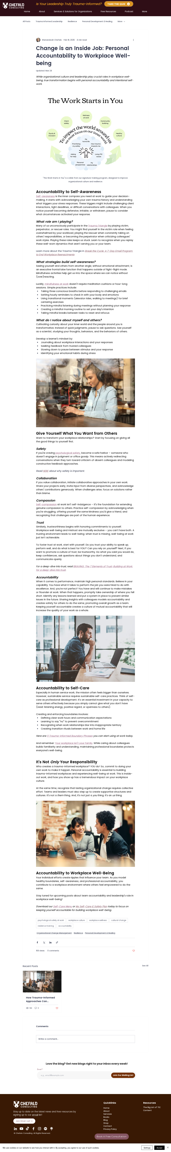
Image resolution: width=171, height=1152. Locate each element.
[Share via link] (57, 942)
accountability (64, 926)
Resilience (72, 21)
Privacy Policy (110, 1129)
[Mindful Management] (45, 1129)
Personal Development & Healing (97, 21)
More (120, 21)
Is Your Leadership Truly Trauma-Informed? (69, 4)
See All (145, 965)
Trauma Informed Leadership (49, 21)
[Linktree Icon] (51, 1129)
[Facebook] (33, 1129)
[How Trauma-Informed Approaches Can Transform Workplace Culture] (42, 981)
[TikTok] (27, 1129)
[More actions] (133, 40)
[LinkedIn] (15, 1129)
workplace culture (76, 920)
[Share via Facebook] (37, 942)
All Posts (26, 21)
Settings (147, 1147)
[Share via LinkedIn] (50, 942)
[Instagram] (39, 1129)
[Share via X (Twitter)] (44, 942)
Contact (107, 1126)
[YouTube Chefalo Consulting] (21, 1129)
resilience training (46, 926)
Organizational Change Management (54, 933)
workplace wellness (98, 920)
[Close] (167, 1148)
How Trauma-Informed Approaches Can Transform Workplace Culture (40, 999)
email (35, 1114)
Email (39, 1069)
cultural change (118, 920)
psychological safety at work (51, 920)
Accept (159, 1147)
